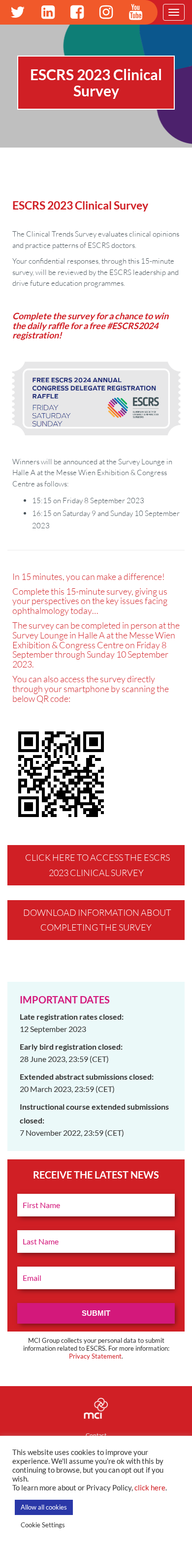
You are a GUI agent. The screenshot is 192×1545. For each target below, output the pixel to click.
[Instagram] (106, 12)
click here (149, 1488)
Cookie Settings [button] (43, 1525)
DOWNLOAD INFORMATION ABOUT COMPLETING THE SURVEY (97, 920)
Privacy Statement (95, 1356)
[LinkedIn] (48, 12)
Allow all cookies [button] (44, 1507)
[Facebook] (77, 12)
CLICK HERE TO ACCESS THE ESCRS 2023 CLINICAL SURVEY (97, 865)
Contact (96, 1435)
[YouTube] (135, 12)
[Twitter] (17, 12)
